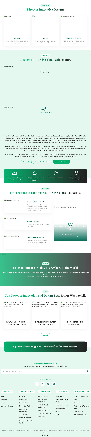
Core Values (23, 400)
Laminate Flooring (7, 406)
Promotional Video (62, 405)
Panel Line (41, 417)
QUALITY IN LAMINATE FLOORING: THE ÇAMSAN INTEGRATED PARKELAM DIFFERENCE (17, 323)
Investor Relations (61, 162)
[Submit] (87, 371)
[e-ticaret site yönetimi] (45, 435)
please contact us (49, 346)
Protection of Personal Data (81, 407)
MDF (2, 396)
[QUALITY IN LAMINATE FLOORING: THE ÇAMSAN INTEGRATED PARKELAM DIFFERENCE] (17, 310)
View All (45, 335)
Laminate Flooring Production (43, 406)
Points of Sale (78, 403)
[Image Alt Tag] (20, 85)
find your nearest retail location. (68, 346)
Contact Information (81, 396)
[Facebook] (37, 384)
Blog (57, 414)
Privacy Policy (78, 411)
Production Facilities (42, 162)
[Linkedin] (54, 384)
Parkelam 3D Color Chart (62, 401)
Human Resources (80, 414)
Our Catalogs (60, 396)
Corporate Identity (62, 408)
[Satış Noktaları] (78, 3)
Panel (3, 403)
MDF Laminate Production (42, 401)
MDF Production (43, 396)
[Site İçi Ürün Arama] (74, 3)
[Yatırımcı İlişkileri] (81, 3)
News (57, 411)
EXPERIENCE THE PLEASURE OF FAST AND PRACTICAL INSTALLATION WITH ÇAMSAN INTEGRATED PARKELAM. (45, 323)
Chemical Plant (43, 410)
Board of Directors (25, 403)
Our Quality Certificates (23, 410)
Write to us (77, 400)
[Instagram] (48, 384)
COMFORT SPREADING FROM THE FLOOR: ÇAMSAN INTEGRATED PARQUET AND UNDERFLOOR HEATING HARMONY (74, 323)
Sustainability (24, 414)
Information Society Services (26, 422)
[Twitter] (43, 384)
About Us (26, 162)
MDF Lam (4, 400)
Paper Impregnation (44, 413)
